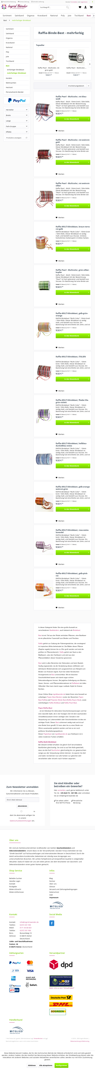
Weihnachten (11, 83)
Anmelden (74, 2)
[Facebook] (92, 2)
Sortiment (10, 29)
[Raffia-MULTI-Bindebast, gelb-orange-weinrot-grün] (44, 502)
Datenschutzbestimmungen (20, 821)
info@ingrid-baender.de (29, 922)
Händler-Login (14, 881)
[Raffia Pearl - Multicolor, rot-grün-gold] (49, 57)
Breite (8, 115)
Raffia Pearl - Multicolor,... (76, 68)
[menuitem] (54, 8)
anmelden (62, 790)
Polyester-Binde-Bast (58, 700)
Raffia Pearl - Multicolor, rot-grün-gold (49, 69)
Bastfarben (56, 750)
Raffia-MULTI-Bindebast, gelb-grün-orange (72, 314)
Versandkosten (38, 1038)
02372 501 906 (25, 930)
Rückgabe (13, 886)
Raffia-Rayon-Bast (74, 700)
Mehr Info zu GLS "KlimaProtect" (61, 988)
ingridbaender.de (59, 694)
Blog (51, 878)
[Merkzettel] (80, 7)
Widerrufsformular (16, 892)
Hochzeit (9, 87)
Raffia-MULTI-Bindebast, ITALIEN (71, 356)
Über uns (53, 884)
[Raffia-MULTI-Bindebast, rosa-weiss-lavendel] (44, 546)
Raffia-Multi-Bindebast (47, 742)
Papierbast (47, 734)
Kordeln (9, 78)
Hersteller (10, 110)
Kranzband (10, 43)
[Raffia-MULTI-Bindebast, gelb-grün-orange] (44, 329)
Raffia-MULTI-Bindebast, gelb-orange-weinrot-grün (73, 488)
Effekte (8, 132)
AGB (51, 895)
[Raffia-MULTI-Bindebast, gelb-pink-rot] (44, 589)
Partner (52, 881)
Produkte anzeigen (13, 138)
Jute (7, 56)
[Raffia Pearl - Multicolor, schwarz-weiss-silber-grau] (76, 57)
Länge (8, 121)
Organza (9, 38)
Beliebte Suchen (15, 878)
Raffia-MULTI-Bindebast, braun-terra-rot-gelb (73, 228)
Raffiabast (75, 683)
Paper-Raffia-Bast (45, 708)
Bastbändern (54, 630)
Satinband (10, 33)
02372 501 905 (25, 925)
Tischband (10, 61)
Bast (7, 66)
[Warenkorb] (91, 7)
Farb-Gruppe (11, 126)
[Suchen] (67, 7)
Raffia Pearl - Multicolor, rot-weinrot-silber (73, 184)
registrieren (84, 2)
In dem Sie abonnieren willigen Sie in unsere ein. (22, 816)
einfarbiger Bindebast (15, 70)
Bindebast (76, 630)
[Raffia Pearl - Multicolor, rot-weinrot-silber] (44, 199)
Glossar (52, 886)
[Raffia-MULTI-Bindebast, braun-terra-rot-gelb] (44, 242)
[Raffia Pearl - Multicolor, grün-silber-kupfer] (44, 286)
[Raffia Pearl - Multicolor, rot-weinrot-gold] (44, 155)
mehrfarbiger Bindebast (16, 73)
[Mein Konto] (85, 7)
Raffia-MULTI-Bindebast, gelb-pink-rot (72, 574)
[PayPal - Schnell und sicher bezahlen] (17, 100)
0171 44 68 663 (25, 928)
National (9, 47)
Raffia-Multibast (55, 703)
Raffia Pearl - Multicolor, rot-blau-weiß (71, 97)
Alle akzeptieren (45, 1065)
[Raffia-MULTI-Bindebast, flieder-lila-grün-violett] (44, 416)
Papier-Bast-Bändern (54, 697)
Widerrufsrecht (15, 889)
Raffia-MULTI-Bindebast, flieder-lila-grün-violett (72, 401)
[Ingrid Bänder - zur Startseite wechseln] (14, 8)
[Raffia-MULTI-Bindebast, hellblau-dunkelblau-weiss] (44, 459)
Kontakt (12, 884)
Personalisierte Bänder (15, 92)
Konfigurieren (61, 1065)
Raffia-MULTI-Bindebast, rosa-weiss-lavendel (72, 531)
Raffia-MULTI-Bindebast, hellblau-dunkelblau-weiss (71, 444)
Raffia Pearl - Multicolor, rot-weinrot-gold (73, 141)
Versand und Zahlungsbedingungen (63, 889)
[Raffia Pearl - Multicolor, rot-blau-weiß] (44, 112)
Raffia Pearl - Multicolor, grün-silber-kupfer (72, 271)
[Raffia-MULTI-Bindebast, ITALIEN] (44, 372)
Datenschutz (54, 892)
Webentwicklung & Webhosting (79, 1041)
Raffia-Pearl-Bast (70, 703)
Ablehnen (32, 1065)
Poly (7, 52)
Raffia (40, 643)
